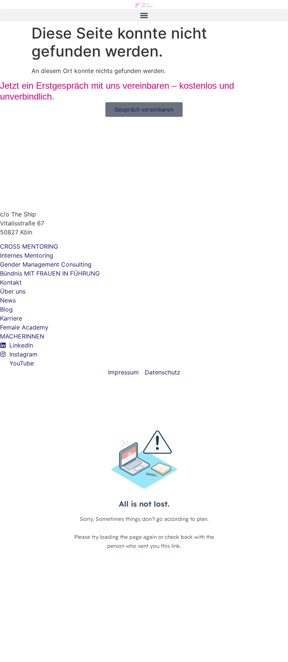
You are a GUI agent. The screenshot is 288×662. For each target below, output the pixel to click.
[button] (144, 15)
